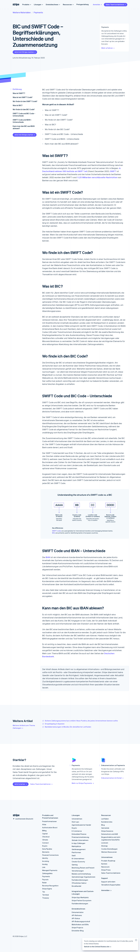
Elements (45, 852)
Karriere (104, 864)
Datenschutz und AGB (109, 834)
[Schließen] (135, 940)
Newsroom (105, 867)
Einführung (17, 89)
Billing (44, 830)
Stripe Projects (77, 927)
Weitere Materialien (22, 12)
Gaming (75, 865)
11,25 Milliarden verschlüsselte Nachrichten (97, 177)
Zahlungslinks (47, 873)
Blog (103, 825)
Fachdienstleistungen (80, 880)
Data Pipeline (47, 849)
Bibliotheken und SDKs (80, 924)
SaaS (74, 855)
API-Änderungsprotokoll (81, 921)
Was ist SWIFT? (19, 93)
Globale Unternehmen (80, 840)
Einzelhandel (76, 886)
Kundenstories (106, 822)
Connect (45, 843)
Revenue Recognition (50, 885)
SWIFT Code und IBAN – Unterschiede (22, 121)
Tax (43, 892)
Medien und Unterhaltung (81, 874)
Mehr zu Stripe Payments (82, 783)
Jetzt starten (19, 784)
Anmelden (96, 4)
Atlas (44, 824)
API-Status (76, 918)
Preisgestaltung (82, 4)
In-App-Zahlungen (78, 843)
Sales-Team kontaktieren (115, 4)
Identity (45, 858)
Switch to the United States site (96, 946)
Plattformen (76, 852)
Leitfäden (105, 819)
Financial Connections (50, 855)
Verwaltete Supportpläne (110, 885)
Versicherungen (78, 871)
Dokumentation (78, 912)
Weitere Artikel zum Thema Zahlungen (24, 726)
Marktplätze (76, 846)
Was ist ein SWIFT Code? (22, 97)
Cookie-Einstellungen (109, 849)
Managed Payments (49, 870)
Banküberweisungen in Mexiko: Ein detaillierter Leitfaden (68, 727)
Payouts (45, 879)
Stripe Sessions (107, 831)
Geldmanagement (79, 849)
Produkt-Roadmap (108, 861)
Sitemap (104, 846)
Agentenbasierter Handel (81, 825)
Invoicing (45, 861)
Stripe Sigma (47, 889)
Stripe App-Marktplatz (80, 897)
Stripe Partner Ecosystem (81, 900)
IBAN (48, 557)
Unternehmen (77, 819)
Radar (44, 882)
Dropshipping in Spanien (55, 724)
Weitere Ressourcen (109, 852)
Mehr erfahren (107, 48)
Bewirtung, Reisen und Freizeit (83, 868)
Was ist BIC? (17, 105)
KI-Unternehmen (78, 858)
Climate (45, 840)
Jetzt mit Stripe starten (24, 52)
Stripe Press (106, 870)
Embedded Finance (79, 834)
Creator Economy (78, 861)
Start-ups (75, 822)
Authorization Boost (49, 827)
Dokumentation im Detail (111, 778)
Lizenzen (104, 843)
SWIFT (113, 171)
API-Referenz (77, 915)
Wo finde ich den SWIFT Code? (25, 101)
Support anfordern (108, 882)
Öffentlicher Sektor (79, 883)
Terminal (45, 895)
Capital (44, 834)
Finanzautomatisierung (80, 837)
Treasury (45, 898)
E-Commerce (77, 831)
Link (43, 867)
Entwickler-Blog (78, 930)
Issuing (44, 864)
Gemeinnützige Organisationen (83, 877)
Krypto (44, 846)
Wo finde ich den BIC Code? (24, 109)
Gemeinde (105, 828)
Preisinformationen (49, 821)
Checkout (46, 837)
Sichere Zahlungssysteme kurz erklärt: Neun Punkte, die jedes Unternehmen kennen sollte (81, 721)
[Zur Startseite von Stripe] (15, 815)
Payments (38, 12)
